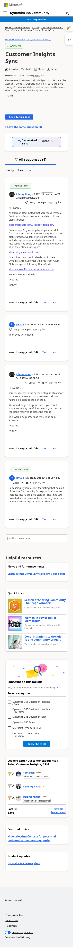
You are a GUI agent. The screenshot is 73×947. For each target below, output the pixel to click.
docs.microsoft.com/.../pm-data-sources (31, 269)
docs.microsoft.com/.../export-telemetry (31, 224)
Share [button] (41, 69)
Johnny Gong (23, 194)
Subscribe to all (37, 744)
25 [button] (43, 75)
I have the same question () (23, 127)
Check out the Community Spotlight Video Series (36, 573)
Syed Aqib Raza (32, 786)
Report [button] (53, 69)
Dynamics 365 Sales (23, 722)
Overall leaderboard (58, 810)
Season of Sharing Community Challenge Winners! (45, 601)
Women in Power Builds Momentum (40, 619)
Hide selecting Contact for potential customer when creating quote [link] (32, 838)
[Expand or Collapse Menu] (5, 12)
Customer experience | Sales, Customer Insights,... (28, 39)
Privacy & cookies (14, 915)
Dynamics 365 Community (29, 13)
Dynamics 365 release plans (24, 863)
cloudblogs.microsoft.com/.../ (25, 252)
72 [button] (45, 786)
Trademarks (11, 925)
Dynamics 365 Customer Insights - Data (31, 703)
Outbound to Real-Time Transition (25, 734)
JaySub (37, 75)
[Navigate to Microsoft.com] (13, 5)
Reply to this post (19, 117)
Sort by (9, 170)
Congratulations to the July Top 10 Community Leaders (42, 638)
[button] (67, 13)
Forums (35, 27)
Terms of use (11, 920)
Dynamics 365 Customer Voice (29, 716)
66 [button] (45, 796)
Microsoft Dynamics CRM (26, 728)
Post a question (36, 19)
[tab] (30, 161)
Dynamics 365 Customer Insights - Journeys (31, 710)
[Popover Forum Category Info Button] (59, 688)
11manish (29, 772)
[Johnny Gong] (12, 194)
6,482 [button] (37, 194)
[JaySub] (12, 324)
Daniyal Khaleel (32, 796)
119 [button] (39, 772)
